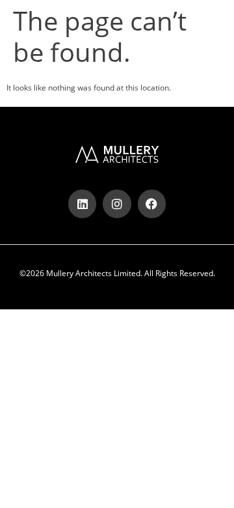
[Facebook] (152, 204)
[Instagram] (117, 204)
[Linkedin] (82, 204)
